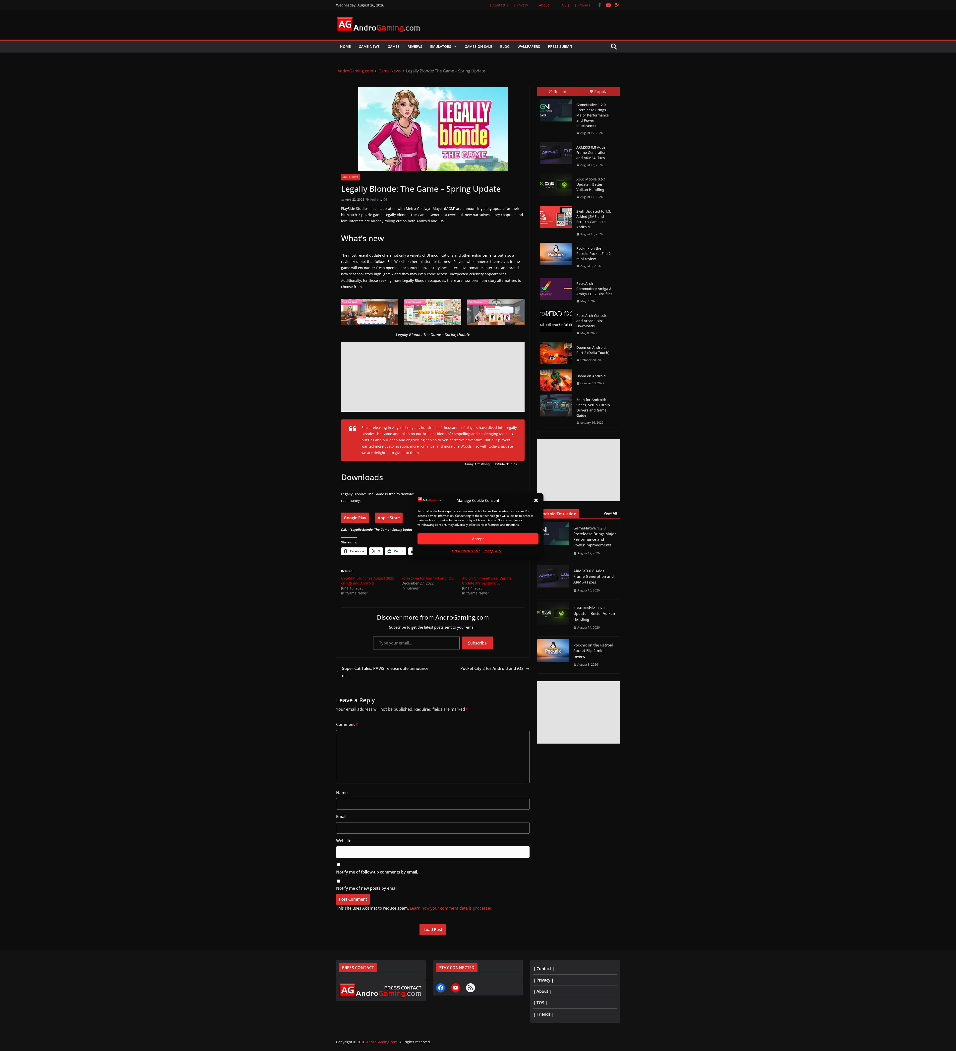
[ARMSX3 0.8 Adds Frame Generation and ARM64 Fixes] (556, 153)
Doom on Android (591, 376)
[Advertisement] (433, 377)
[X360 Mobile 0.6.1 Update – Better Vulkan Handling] (556, 185)
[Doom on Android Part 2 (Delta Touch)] (556, 353)
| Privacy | (522, 5)
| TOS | (563, 5)
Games (394, 46)
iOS (385, 199)
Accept (478, 538)
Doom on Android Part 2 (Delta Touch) (592, 350)
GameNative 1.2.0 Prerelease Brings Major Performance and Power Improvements (592, 115)
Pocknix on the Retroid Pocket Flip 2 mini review (593, 253)
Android (375, 199)
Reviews (415, 46)
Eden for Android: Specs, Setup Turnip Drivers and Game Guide (593, 407)
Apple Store (389, 518)
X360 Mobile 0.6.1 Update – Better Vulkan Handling (591, 184)
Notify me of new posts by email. (367, 888)
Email (341, 816)
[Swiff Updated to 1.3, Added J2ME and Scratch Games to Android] (556, 217)
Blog (505, 46)
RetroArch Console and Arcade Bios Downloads (591, 320)
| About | (544, 5)
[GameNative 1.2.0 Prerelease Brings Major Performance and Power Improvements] (556, 110)
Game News (369, 46)
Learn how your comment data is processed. (451, 908)
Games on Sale (478, 46)
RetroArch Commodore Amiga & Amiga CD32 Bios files (594, 288)
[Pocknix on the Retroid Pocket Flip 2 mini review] (556, 254)
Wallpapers (529, 46)
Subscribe (477, 643)
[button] (536, 500)
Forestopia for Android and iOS (427, 578)
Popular (601, 91)
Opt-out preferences (466, 551)
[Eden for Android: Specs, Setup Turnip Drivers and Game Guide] (556, 405)
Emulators (440, 46)
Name (342, 792)
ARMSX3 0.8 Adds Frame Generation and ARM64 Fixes (591, 152)
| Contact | (499, 5)
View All (610, 513)
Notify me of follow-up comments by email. (377, 872)
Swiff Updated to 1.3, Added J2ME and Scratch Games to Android (593, 219)
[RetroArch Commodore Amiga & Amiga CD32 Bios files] (556, 289)
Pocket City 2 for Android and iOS (492, 668)
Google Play (355, 518)
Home (345, 46)
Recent (560, 91)
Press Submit (560, 46)
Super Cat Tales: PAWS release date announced (385, 672)
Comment (347, 724)
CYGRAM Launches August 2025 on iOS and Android (367, 580)
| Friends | (584, 5)
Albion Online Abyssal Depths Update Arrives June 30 (487, 580)
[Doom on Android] (556, 380)
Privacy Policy (492, 551)
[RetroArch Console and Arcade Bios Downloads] (556, 321)
